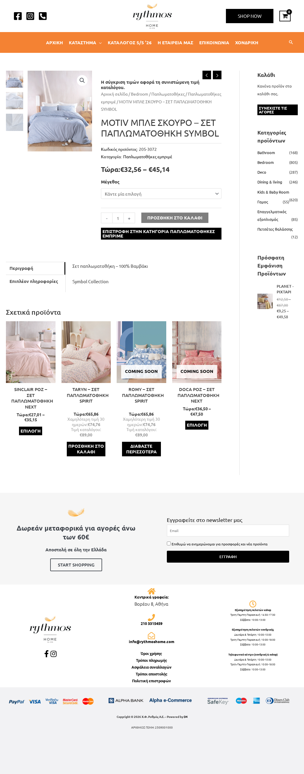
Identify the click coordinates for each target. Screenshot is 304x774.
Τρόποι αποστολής (151, 674)
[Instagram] (30, 16)
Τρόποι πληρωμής (151, 660)
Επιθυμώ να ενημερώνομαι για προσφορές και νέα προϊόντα (219, 544)
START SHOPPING (76, 565)
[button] (249, 16)
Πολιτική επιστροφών (151, 681)
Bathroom (266, 152)
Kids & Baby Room (273, 191)
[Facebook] (17, 16)
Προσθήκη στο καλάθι (174, 218)
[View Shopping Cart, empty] (285, 16)
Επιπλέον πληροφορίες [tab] (34, 281)
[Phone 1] (42, 16)
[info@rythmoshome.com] (151, 635)
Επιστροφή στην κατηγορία (158, 233)
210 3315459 (151, 623)
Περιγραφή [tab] (21, 268)
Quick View (30, 378)
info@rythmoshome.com (151, 641)
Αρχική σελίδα (114, 93)
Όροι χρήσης (151, 653)
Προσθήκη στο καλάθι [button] (86, 449)
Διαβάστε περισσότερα (141, 449)
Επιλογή (30, 431)
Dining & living (269, 181)
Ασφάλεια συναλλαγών (152, 667)
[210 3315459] (151, 617)
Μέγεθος (110, 182)
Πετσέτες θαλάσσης (275, 229)
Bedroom (139, 93)
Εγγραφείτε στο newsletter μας (204, 520)
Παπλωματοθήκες (168, 93)
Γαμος (262, 201)
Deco (261, 172)
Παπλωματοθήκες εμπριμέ (147, 156)
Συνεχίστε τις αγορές (273, 109)
